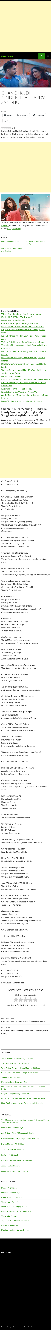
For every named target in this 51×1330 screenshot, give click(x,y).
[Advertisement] (25, 26)
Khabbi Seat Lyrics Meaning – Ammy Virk (19, 392)
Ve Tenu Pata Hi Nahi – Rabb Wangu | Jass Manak (23, 342)
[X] (21, 1276)
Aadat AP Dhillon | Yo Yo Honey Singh (16, 1211)
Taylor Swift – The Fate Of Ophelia (15, 1220)
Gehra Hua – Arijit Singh (11, 1202)
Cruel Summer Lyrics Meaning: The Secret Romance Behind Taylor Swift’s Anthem (25, 1121)
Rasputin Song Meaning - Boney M (15, 1094)
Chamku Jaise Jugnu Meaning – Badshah (19, 323)
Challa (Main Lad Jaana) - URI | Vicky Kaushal (19, 1073)
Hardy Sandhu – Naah (10, 241)
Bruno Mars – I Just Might (11, 1197)
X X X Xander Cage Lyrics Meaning (15, 1063)
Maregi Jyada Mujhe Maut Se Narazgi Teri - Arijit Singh (23, 1098)
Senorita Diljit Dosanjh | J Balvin (14, 1206)
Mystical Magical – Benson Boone (15, 1230)
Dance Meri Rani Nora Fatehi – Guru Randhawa (22, 326)
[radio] (15, 1000)
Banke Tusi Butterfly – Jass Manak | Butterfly (21, 401)
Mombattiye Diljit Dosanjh (12, 1127)
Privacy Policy (6, 1327)
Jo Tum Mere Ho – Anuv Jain (12, 1149)
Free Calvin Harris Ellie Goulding (14, 1171)
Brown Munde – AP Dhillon (13, 320)
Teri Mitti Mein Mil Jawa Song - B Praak (17, 1059)
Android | (16, 228)
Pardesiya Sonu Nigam (10, 1225)
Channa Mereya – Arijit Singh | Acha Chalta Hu (20, 1138)
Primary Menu (48, 56)
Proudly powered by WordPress (24, 1327)
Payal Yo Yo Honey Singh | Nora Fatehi (16, 1160)
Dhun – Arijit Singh (9, 1188)
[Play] (25, 207)
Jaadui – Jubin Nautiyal (10, 1166)
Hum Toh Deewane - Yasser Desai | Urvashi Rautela (21, 1103)
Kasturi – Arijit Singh (9, 1155)
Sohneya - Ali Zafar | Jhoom (12, 1077)
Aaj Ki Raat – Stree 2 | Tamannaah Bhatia (17, 1133)
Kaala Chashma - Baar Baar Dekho (15, 1082)
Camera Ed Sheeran (9, 1216)
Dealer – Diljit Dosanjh (10, 1192)
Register (5, 225)
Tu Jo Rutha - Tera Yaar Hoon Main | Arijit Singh (20, 1068)
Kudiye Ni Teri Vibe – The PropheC (16, 317)
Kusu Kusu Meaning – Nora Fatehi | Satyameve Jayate (25, 379)
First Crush (7, 56)
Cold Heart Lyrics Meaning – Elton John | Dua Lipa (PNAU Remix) (24, 1030)
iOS (9, 228)
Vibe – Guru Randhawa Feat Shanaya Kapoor (21, 314)
